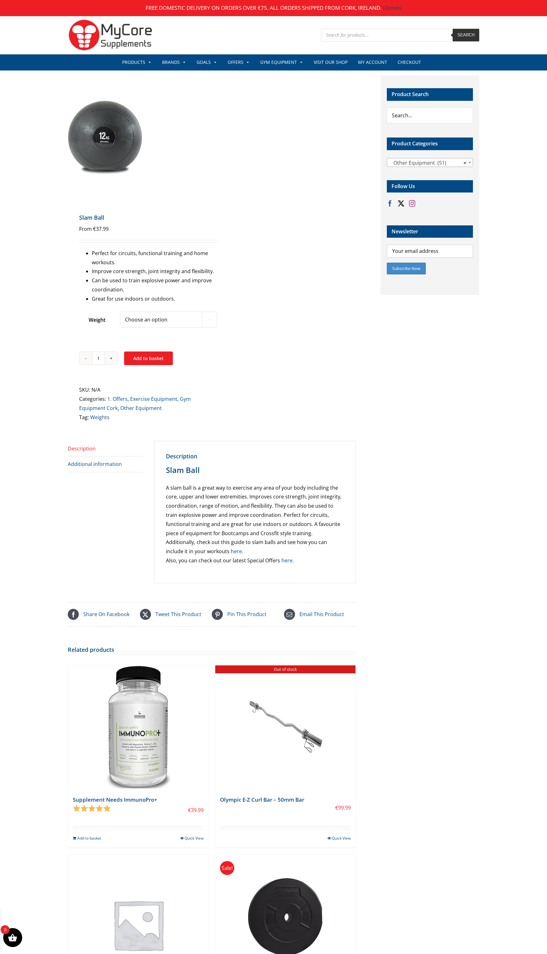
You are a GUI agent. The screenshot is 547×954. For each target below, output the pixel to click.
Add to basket (148, 358)
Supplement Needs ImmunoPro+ (115, 799)
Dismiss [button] (392, 7)
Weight (97, 319)
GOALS (204, 62)
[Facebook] (390, 203)
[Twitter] (401, 203)
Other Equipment (141, 408)
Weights (100, 417)
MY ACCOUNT (372, 62)
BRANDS (171, 62)
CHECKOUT (409, 62)
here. (237, 551)
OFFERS (235, 62)
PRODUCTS (133, 62)
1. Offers (117, 398)
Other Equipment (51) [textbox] (428, 162)
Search (466, 35)
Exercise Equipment (153, 398)
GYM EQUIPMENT (278, 62)
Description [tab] (82, 448)
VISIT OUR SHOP (331, 62)
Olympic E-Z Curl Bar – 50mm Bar (262, 799)
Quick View (194, 838)
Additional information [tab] (95, 464)
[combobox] (430, 162)
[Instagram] (412, 203)
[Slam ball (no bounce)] (137, 136)
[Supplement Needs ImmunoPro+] (138, 726)
